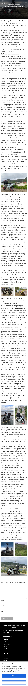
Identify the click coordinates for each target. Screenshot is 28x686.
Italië (4, 641)
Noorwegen (10, 4)
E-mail (2, 606)
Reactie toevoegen (22, 9)
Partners (5, 658)
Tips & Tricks (6, 656)
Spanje (5, 646)
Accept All (14, 675)
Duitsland (5, 639)
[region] (14, 673)
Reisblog (17, 4)
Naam (2, 600)
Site (2, 611)
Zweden (5, 648)
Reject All (14, 683)
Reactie (3, 587)
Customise (14, 679)
